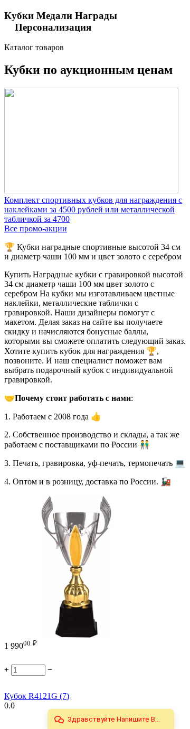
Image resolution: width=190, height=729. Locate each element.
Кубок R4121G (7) (36, 695)
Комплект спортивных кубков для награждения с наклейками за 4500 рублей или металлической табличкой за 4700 (93, 209)
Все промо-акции (35, 228)
